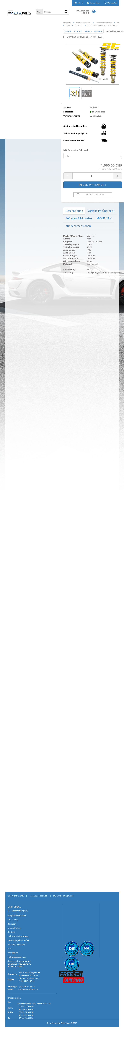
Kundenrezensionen (78, 226)
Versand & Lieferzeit (16, 944)
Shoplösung (52, 1023)
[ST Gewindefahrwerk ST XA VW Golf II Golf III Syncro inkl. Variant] (92, 63)
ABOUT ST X (103, 218)
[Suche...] (66, 12)
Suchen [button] (79, 3)
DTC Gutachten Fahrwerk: (76, 150)
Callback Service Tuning (18, 936)
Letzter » (98, 31)
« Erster (68, 31)
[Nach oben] (8, 1047)
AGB (9, 948)
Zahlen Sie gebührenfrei (18, 940)
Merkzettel (111, 3)
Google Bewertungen (17, 915)
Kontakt (11, 932)
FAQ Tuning (13, 919)
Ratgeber (12, 923)
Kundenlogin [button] (94, 3)
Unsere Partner (14, 928)
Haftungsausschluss (17, 957)
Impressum (13, 952)
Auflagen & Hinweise (78, 218)
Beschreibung (74, 211)
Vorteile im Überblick (101, 211)
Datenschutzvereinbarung (19, 961)
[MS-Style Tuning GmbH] (19, 13)
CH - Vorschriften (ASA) (18, 910)
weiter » (88, 31)
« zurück (78, 31)
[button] (67, 175)
